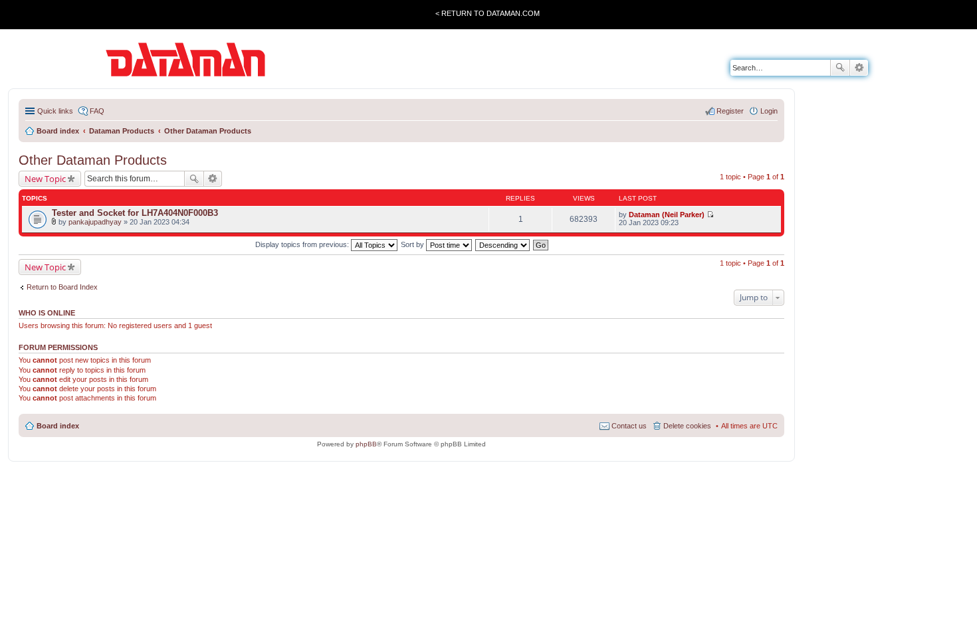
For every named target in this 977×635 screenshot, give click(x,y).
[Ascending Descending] (503, 244)
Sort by (413, 244)
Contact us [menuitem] (629, 426)
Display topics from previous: (303, 244)
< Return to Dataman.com (487, 13)
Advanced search (859, 68)
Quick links (55, 111)
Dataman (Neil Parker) (667, 215)
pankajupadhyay (95, 222)
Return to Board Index (62, 287)
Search (840, 68)
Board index (58, 426)
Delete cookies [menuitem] (687, 426)
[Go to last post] (710, 215)
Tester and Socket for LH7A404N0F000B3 (135, 213)
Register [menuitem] (730, 111)
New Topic (45, 179)
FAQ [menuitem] (97, 111)
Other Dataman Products (93, 160)
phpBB (366, 444)
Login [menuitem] (769, 111)
